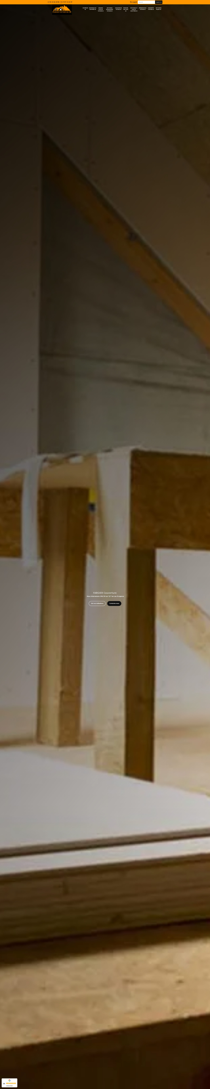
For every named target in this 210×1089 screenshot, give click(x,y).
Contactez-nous (114, 603)
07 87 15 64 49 (67, 2)
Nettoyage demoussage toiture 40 (109, 9)
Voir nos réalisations (97, 603)
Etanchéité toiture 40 (151, 8)
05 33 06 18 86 (54, 2)
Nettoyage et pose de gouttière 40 (133, 9)
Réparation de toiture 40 (142, 8)
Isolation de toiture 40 (118, 8)
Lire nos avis (9, 1085)
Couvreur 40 (85, 8)
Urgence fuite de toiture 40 (100, 9)
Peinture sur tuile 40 (125, 9)
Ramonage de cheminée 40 (92, 8)
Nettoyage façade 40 (158, 8)
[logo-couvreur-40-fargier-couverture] (62, 9)
